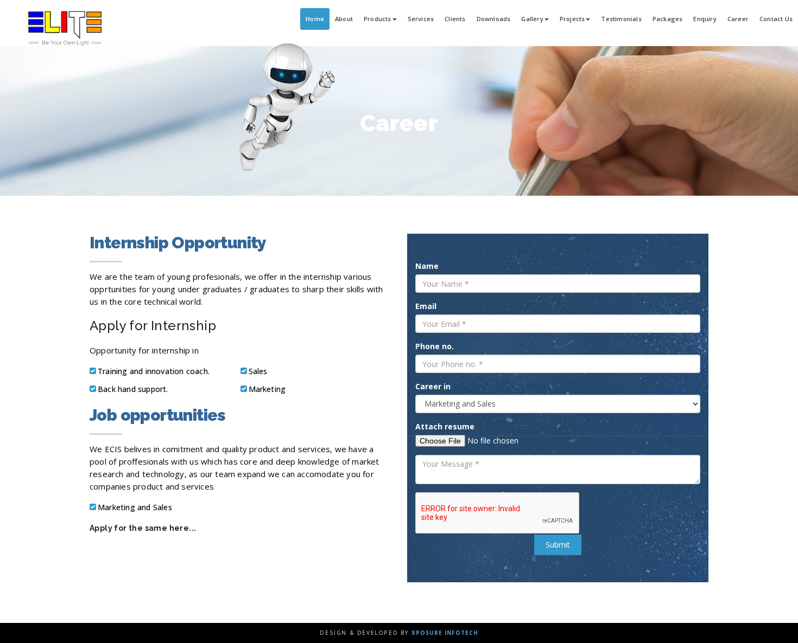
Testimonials (621, 19)
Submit (558, 544)
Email (425, 306)
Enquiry (704, 19)
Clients (455, 19)
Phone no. (434, 346)
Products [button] (377, 19)
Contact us (776, 19)
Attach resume (444, 426)
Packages (668, 19)
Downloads (494, 19)
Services (421, 19)
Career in (433, 386)
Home (315, 19)
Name (427, 266)
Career (738, 19)
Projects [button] (572, 19)
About (344, 19)
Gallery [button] (532, 19)
